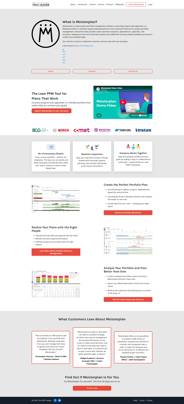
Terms (142, 400)
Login (150, 4)
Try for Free (92, 388)
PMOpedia (119, 4)
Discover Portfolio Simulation (128, 212)
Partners (109, 4)
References (133, 71)
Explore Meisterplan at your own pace (51, 111)
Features (92, 71)
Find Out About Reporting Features (128, 299)
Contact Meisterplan (136, 4)
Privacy (149, 400)
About (50, 71)
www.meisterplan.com (84, 46)
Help (135, 400)
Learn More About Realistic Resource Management (55, 252)
